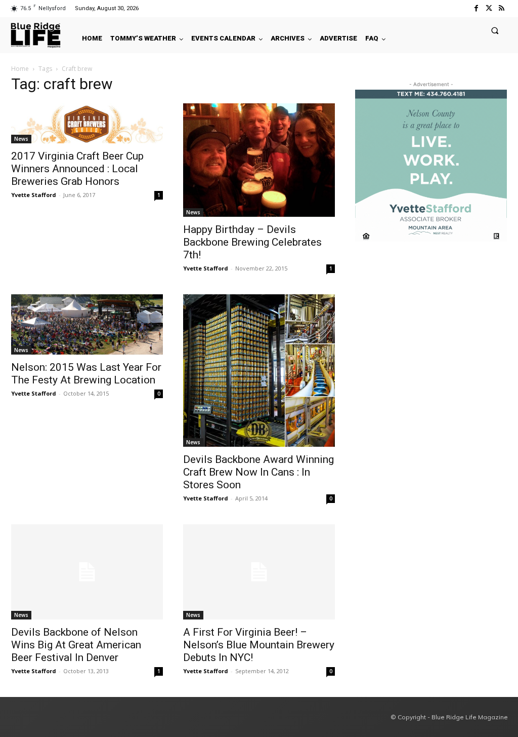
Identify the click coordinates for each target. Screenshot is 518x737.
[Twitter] (489, 8)
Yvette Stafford (33, 195)
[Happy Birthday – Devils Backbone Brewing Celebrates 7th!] (259, 160)
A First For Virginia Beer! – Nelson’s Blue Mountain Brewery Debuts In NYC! (258, 645)
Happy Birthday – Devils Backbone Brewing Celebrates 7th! (252, 242)
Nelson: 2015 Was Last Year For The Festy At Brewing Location (86, 373)
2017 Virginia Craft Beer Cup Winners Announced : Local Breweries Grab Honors (77, 168)
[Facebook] (475, 8)
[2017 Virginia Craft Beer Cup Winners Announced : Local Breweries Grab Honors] (87, 123)
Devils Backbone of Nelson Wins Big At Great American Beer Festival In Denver (76, 645)
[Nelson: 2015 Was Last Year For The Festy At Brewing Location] (87, 324)
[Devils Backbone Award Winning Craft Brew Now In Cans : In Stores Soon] (259, 370)
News (21, 138)
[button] (495, 30)
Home (20, 68)
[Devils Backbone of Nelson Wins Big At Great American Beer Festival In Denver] (87, 571)
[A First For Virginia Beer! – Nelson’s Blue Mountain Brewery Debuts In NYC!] (259, 571)
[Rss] (501, 8)
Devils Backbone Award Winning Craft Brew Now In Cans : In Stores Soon (258, 472)
